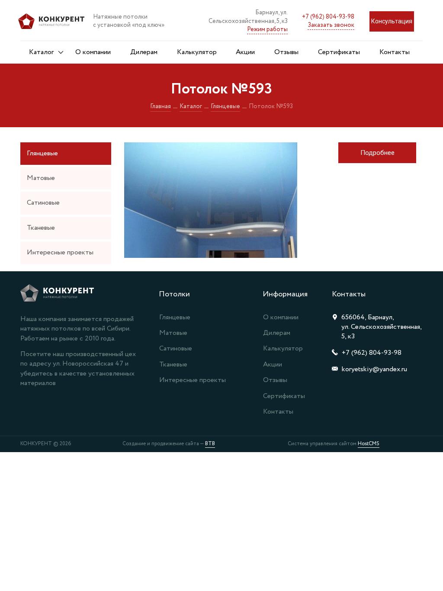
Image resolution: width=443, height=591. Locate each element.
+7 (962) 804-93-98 (328, 17)
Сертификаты (339, 52)
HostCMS (368, 443)
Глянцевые (225, 107)
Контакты (394, 52)
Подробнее (377, 153)
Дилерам (143, 52)
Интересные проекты (60, 252)
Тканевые (41, 228)
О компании (93, 52)
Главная (160, 107)
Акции (245, 52)
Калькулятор (197, 52)
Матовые (41, 178)
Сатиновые (43, 203)
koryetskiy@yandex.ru (374, 369)
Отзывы (286, 52)
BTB (210, 443)
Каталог (41, 52)
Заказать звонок (331, 25)
